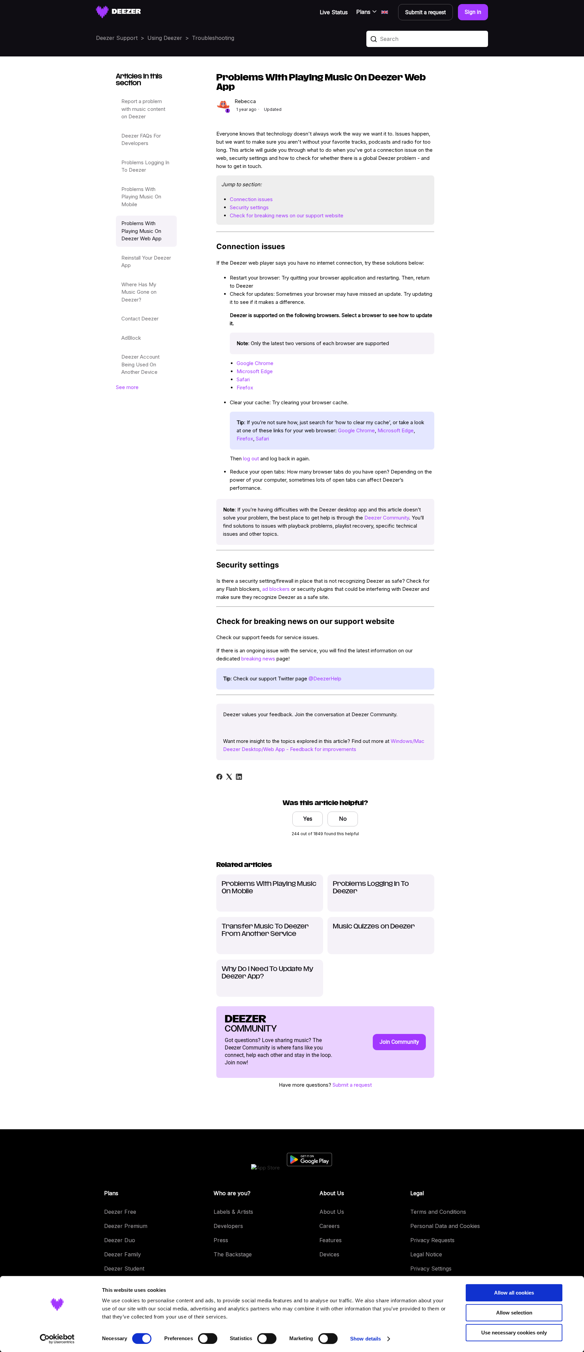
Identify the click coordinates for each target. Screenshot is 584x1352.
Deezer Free (120, 1211)
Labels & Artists (233, 1211)
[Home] (118, 12)
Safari (243, 379)
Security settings (249, 207)
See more (127, 387)
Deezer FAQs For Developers (141, 139)
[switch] (207, 1338)
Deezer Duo (119, 1240)
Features (330, 1240)
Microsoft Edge (255, 371)
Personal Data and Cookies (445, 1226)
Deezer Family (122, 1254)
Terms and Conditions (438, 1211)
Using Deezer (164, 37)
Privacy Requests (432, 1240)
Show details (365, 1339)
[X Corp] (229, 777)
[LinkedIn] (239, 777)
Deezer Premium (125, 1226)
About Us (331, 1211)
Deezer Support (117, 37)
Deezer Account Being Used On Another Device (140, 364)
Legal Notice (426, 1254)
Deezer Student (124, 1268)
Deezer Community (386, 517)
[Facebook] (219, 777)
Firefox (245, 387)
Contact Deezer (140, 318)
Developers (228, 1226)
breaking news (258, 658)
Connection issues (251, 199)
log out (251, 458)
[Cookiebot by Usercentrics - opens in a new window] (57, 1339)
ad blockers (276, 589)
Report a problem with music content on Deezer (143, 109)
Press (221, 1240)
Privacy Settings (431, 1268)
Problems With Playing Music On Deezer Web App (141, 231)
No (343, 818)
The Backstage (233, 1254)
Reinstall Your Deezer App (146, 262)
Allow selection (514, 1312)
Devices (329, 1254)
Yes (307, 818)
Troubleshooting (213, 37)
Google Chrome (255, 363)
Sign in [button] (473, 12)
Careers (329, 1226)
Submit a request (352, 1085)
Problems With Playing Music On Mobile (141, 197)
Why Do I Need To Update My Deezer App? (267, 973)
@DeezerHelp (325, 678)
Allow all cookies (514, 1293)
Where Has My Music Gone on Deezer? (138, 292)
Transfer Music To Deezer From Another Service (265, 930)
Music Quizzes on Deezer (374, 927)
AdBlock (131, 338)
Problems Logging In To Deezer (145, 166)
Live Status (334, 12)
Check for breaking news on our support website (286, 215)
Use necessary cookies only (514, 1332)
